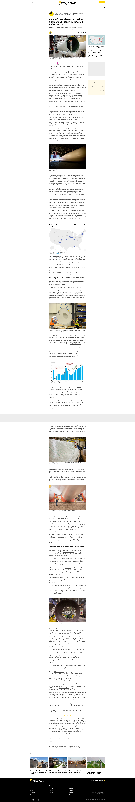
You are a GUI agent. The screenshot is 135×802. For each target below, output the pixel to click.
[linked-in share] (78, 32)
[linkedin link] (31, 800)
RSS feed (94, 799)
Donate (102, 2)
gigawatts (68, 568)
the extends (67, 585)
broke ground (67, 267)
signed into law (62, 132)
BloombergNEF (52, 355)
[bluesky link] (38, 800)
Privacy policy (88, 799)
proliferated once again (75, 344)
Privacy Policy (100, 93)
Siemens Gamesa (59, 93)
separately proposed (68, 216)
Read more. (71, 14)
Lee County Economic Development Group (70, 111)
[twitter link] (33, 800)
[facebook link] (36, 800)
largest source (61, 84)
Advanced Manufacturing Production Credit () (70, 652)
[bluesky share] (83, 32)
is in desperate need (59, 672)
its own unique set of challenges (78, 683)
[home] (67, 2)
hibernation (74, 95)
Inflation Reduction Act (68, 552)
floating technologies (64, 688)
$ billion (60, 133)
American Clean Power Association (57, 192)
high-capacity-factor (71, 215)
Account (32, 2)
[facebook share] (82, 32)
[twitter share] (80, 32)
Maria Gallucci (51, 746)
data (77, 405)
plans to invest (62, 262)
